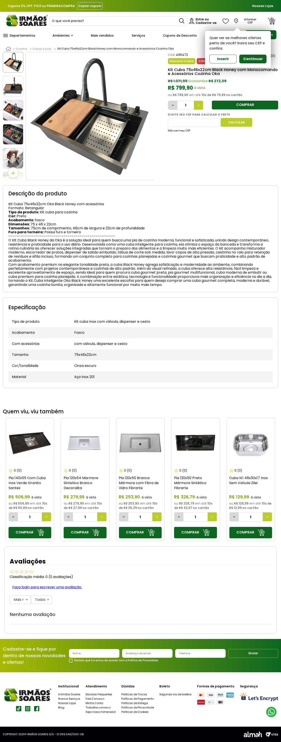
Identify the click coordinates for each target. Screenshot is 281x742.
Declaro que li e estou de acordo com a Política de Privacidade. (116, 660)
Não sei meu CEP (179, 130)
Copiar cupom (89, 6)
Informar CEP (250, 21)
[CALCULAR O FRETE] (236, 122)
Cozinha (21, 49)
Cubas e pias (41, 49)
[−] (172, 105)
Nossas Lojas (262, 6)
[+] (198, 105)
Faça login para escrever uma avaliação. (47, 587)
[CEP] (193, 122)
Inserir (223, 58)
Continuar (253, 58)
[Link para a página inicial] (8, 49)
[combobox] (118, 21)
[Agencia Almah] (253, 734)
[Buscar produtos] (182, 21)
